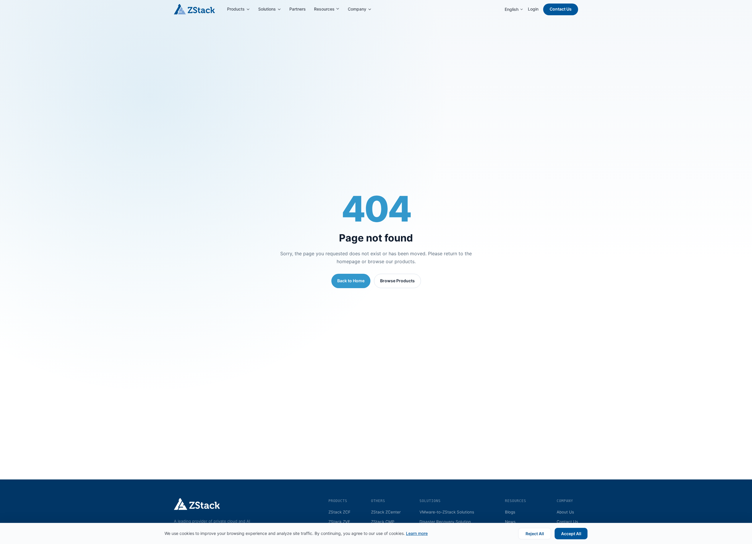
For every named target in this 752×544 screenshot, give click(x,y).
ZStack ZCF (339, 512)
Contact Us (561, 8)
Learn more (417, 533)
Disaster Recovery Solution (445, 521)
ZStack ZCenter (386, 512)
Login (533, 8)
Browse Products (397, 280)
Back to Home (351, 280)
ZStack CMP (383, 521)
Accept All (571, 533)
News (510, 521)
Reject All (535, 533)
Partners (297, 8)
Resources (325, 8)
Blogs (510, 512)
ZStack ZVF (339, 521)
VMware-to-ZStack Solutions (446, 512)
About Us (565, 512)
